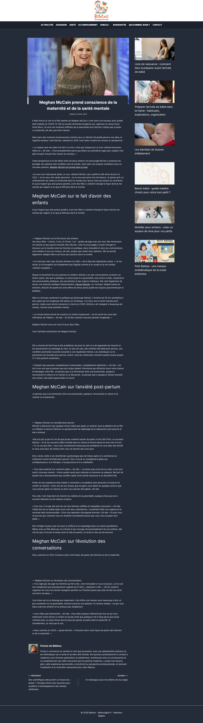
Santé (72, 25)
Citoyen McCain (82, 284)
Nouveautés (119, 25)
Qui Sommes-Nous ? (139, 25)
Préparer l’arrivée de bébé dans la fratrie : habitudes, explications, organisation (154, 110)
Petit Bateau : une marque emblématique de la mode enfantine (150, 270)
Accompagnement (88, 25)
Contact (157, 25)
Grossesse (61, 25)
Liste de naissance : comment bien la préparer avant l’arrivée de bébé (153, 68)
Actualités (47, 25)
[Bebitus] (101, 10)
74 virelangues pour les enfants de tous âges (106, 678)
